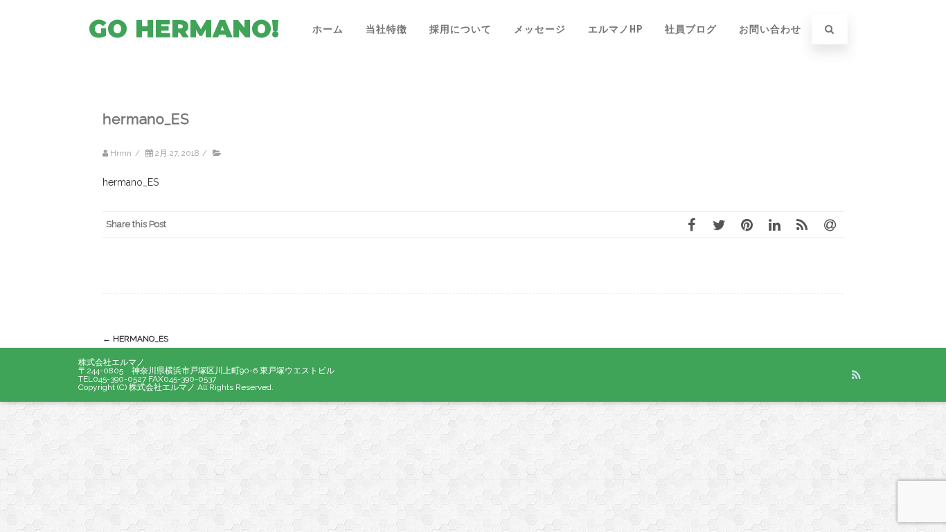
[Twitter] (719, 224)
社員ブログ (691, 29)
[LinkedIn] (774, 224)
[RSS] (802, 224)
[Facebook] (691, 224)
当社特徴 (386, 29)
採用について (460, 29)
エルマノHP (615, 29)
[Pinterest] (746, 224)
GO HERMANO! (184, 29)
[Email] (830, 224)
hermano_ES (130, 182)
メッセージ (540, 29)
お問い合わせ (770, 29)
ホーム (327, 29)
